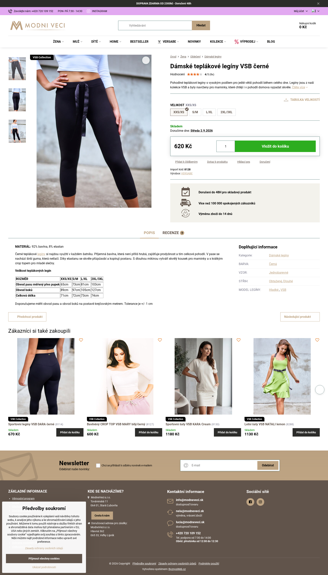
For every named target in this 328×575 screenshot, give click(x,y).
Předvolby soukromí (144, 563)
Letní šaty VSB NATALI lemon (265, 424)
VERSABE (187, 173)
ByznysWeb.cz (177, 569)
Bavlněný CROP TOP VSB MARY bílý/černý (116, 424)
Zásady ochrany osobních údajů (177, 563)
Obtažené (275, 281)
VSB (283, 290)
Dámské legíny (279, 255)
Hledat (200, 25)
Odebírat (268, 465)
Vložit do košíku (275, 146)
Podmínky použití (209, 563)
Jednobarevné (278, 272)
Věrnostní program (23, 498)
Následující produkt (297, 317)
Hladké (274, 290)
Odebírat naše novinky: (74, 469)
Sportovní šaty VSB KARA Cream (188, 424)
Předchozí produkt (30, 317)
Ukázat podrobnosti (44, 567)
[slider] (194, 74)
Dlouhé (288, 281)
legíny (41, 254)
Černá (273, 264)
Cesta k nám (102, 515)
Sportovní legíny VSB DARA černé (31, 424)
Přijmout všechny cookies (44, 558)
